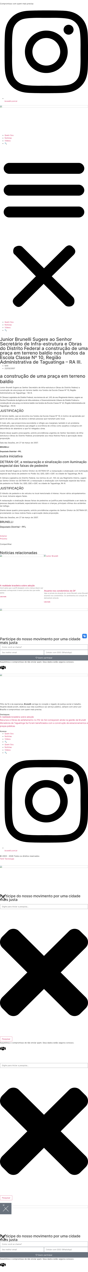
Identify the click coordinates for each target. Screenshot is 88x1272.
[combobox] (44, 906)
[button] (44, 233)
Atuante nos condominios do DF (60, 591)
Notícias (8, 138)
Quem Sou (9, 135)
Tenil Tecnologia (7, 859)
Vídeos (8, 141)
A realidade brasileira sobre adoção (17, 585)
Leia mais (3, 596)
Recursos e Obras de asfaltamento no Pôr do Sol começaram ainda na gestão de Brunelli (43, 720)
